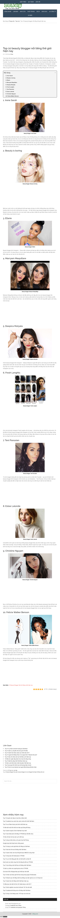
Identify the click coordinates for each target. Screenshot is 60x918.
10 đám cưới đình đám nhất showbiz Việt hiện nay (18, 763)
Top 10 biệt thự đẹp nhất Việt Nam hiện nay (16, 761)
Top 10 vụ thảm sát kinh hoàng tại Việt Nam (16, 748)
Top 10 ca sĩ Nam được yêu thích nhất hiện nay (15, 824)
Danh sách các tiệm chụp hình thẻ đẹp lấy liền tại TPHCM (18, 862)
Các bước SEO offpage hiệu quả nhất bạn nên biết (16, 871)
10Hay (30, 6)
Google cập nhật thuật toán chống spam (13, 843)
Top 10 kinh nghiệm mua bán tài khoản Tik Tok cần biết (17, 887)
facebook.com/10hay (15, 905)
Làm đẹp (15, 770)
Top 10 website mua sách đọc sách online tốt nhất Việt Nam (18, 821)
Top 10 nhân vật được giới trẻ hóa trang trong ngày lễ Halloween (19, 874)
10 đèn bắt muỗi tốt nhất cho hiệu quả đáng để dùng (16, 827)
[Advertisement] (30, 36)
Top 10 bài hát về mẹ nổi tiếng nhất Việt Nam (14, 849)
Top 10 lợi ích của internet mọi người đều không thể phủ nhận (21, 767)
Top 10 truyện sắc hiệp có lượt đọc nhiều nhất (15, 818)
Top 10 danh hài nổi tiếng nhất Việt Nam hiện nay (16, 881)
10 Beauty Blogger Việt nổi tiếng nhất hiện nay (21, 685)
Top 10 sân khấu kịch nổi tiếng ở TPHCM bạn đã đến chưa (18, 833)
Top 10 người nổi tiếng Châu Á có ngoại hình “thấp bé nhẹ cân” (21, 755)
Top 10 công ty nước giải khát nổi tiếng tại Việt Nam (16, 846)
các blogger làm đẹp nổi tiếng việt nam (35, 772)
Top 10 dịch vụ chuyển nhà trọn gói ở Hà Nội (16, 750)
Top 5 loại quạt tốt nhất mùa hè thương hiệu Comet (18, 765)
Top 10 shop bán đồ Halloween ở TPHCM (13, 856)
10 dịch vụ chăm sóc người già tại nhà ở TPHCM (15, 868)
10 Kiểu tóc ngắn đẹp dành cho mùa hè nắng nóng (18, 759)
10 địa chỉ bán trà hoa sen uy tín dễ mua (13, 837)
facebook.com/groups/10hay (18, 907)
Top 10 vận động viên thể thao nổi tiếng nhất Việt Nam (17, 865)
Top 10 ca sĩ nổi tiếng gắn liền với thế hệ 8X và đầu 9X (17, 859)
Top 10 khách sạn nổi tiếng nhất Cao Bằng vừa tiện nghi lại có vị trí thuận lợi (22, 878)
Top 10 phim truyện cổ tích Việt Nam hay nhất (15, 830)
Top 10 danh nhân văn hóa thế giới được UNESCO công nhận (19, 852)
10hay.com (35, 913)
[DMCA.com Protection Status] (3, 917)
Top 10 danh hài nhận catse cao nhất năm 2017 (17, 752)
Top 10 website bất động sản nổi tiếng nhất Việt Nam (16, 890)
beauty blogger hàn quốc (12, 772)
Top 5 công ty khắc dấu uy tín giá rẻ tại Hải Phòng (16, 840)
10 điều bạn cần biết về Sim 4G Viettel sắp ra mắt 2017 (17, 884)
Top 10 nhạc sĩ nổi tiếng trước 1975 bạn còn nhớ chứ (16, 893)
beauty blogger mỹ (22, 772)
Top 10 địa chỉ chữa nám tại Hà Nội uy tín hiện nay (18, 757)
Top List (11, 770)
